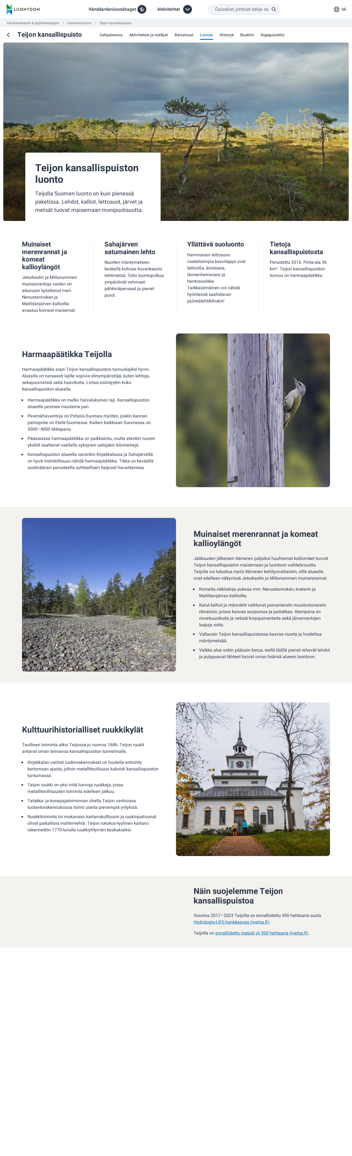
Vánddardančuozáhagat (112, 9)
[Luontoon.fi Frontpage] (23, 9)
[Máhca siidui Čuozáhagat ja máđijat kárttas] (8, 34)
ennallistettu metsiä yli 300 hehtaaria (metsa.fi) (261, 933)
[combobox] (244, 9)
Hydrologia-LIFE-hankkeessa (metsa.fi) (231, 922)
